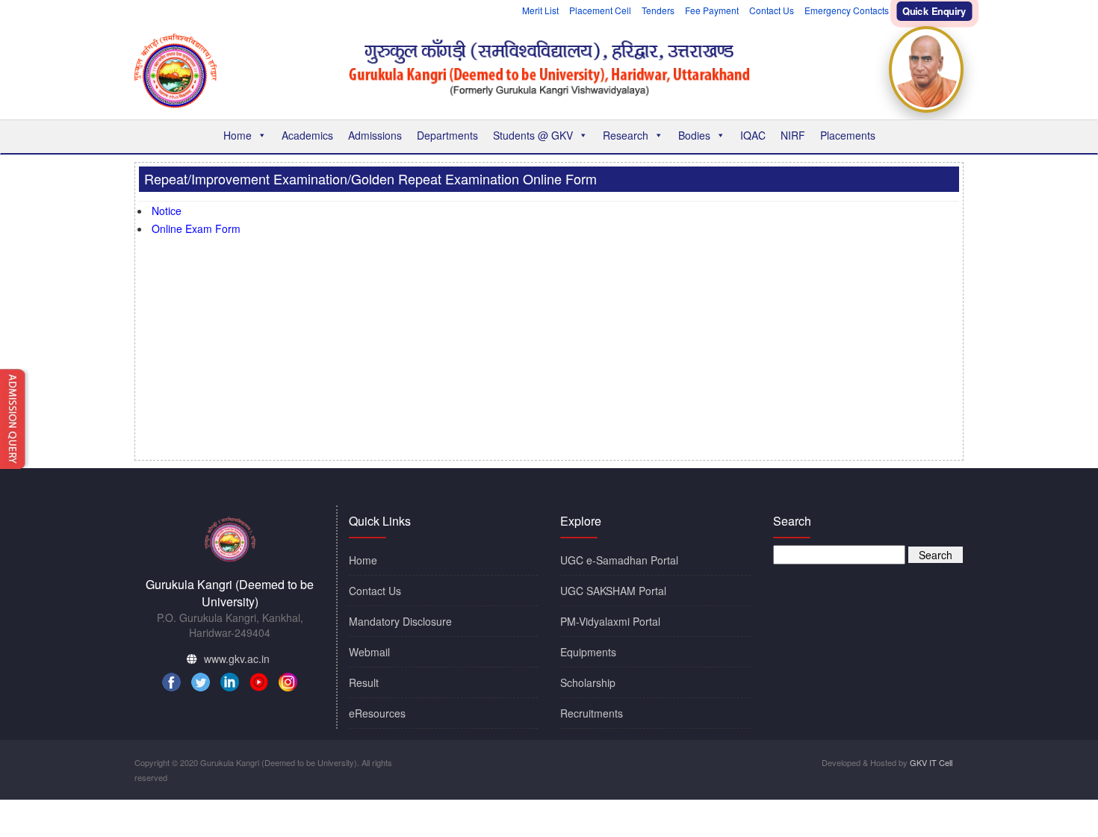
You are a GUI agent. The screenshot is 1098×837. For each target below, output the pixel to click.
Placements (847, 135)
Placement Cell (600, 10)
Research (625, 135)
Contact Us (771, 10)
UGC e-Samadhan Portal (619, 560)
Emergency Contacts (846, 10)
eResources (377, 713)
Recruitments (591, 713)
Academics (307, 135)
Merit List (540, 10)
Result (364, 682)
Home (237, 135)
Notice (167, 210)
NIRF (793, 135)
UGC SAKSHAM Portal (613, 590)
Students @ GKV (533, 135)
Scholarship (587, 682)
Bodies (694, 135)
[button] (261, 135)
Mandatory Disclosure (400, 621)
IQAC (753, 135)
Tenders (658, 10)
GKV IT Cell (931, 762)
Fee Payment (712, 10)
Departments (447, 135)
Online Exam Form (196, 228)
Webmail (369, 651)
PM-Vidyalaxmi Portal (610, 621)
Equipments (588, 651)
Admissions (375, 135)
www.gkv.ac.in (237, 658)
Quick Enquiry (934, 11)
